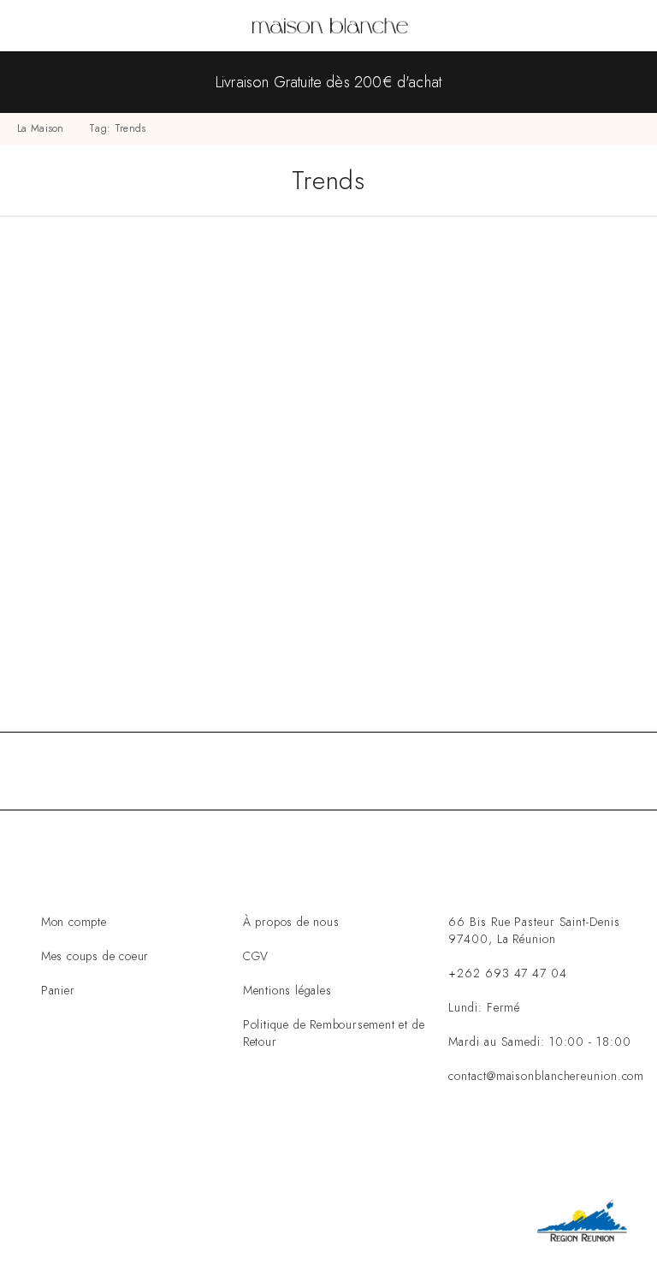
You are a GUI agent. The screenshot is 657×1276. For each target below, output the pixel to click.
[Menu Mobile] (33, 25)
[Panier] (632, 27)
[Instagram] (502, 1145)
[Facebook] (449, 1145)
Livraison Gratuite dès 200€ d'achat (328, 82)
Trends (263, 639)
